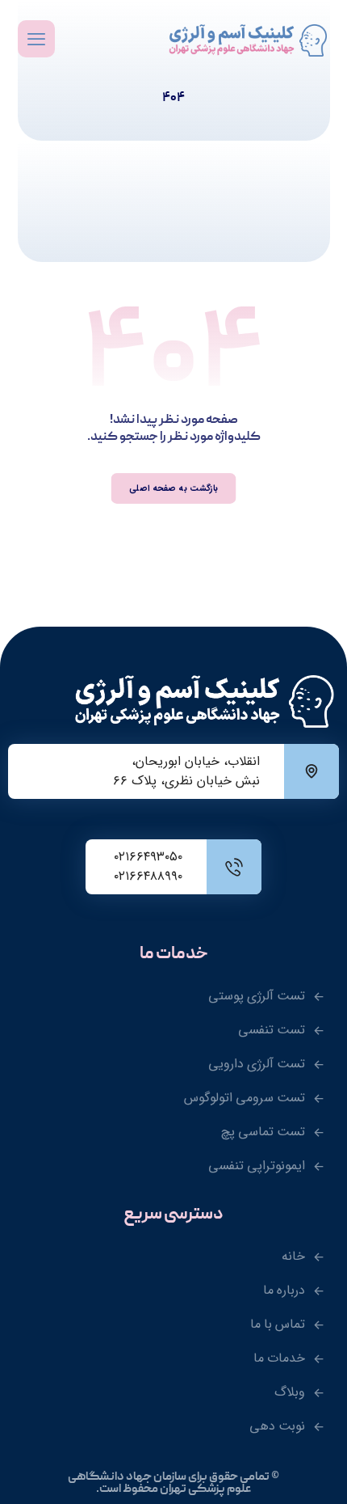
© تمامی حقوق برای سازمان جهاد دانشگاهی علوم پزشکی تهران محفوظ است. (173, 1483)
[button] (36, 38)
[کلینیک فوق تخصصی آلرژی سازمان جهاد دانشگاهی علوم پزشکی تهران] (249, 40)
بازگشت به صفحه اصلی (173, 488)
